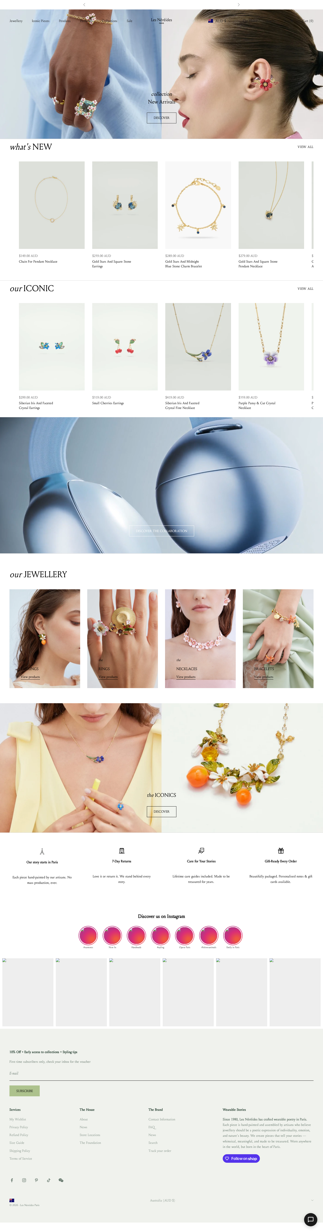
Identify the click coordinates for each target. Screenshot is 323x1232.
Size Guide (16, 1143)
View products (30, 677)
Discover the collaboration (161, 531)
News (83, 1127)
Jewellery (15, 21)
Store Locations (90, 1135)
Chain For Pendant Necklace (38, 262)
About (84, 1119)
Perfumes (86, 21)
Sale (129, 21)
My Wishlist (17, 1119)
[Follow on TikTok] (48, 1180)
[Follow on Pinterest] (36, 1180)
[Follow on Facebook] (11, 1180)
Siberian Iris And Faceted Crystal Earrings (36, 405)
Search (152, 1143)
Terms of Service (20, 1159)
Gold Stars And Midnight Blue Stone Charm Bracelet (183, 264)
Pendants (65, 21)
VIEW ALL (306, 147)
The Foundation (90, 1143)
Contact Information (161, 1119)
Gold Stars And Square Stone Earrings (111, 264)
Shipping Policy (19, 1151)
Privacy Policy (18, 1127)
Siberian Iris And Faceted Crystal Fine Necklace (182, 405)
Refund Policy (18, 1135)
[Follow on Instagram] (24, 1180)
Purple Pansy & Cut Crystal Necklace (257, 405)
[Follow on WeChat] (61, 1180)
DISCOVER (162, 118)
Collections (109, 21)
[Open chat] (310, 1219)
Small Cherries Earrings (108, 403)
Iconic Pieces (40, 21)
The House (250, 21)
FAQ (151, 1127)
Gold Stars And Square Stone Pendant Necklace (258, 264)
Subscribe (24, 1091)
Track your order (159, 1151)
